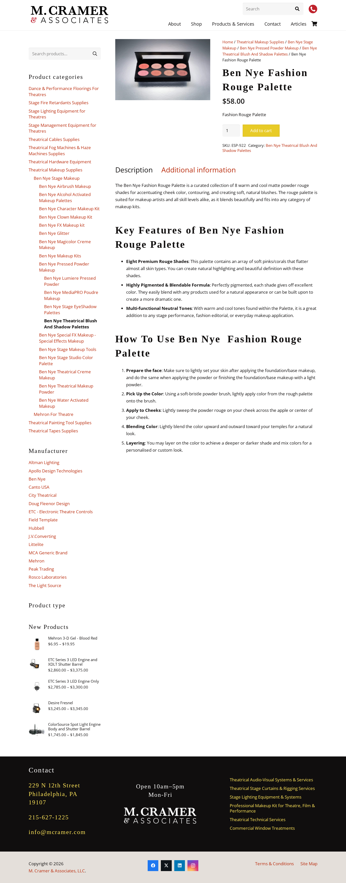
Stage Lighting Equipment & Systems (265, 797)
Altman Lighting (44, 462)
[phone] (313, 9)
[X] (166, 865)
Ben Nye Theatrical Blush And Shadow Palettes (269, 148)
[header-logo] (70, 15)
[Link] (314, 23)
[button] (258, 24)
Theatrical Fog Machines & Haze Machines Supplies (60, 150)
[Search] (297, 9)
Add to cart (261, 130)
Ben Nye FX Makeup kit (62, 225)
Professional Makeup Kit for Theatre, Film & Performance (272, 808)
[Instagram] (192, 865)
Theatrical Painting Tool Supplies (60, 423)
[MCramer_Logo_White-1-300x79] (160, 816)
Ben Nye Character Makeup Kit (69, 208)
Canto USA (39, 487)
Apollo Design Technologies (55, 471)
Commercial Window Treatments (262, 828)
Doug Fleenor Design (49, 503)
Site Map (308, 864)
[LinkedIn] (179, 865)
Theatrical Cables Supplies (54, 139)
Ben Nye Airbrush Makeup (65, 186)
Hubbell (36, 528)
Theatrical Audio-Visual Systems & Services (271, 780)
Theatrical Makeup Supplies (260, 41)
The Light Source (45, 585)
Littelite (36, 544)
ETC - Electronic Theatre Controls (61, 512)
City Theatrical (42, 495)
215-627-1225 (49, 817)
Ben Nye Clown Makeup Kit (65, 217)
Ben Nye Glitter (54, 233)
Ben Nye (37, 479)
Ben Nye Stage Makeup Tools (67, 349)
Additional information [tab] (198, 169)
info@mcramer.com (57, 832)
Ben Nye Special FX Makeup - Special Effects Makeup (67, 338)
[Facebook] (153, 865)
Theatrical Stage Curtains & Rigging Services (272, 788)
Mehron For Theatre (53, 414)
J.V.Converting (42, 536)
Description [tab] (134, 169)
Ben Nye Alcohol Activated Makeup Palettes (65, 197)
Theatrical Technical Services (257, 819)
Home (227, 41)
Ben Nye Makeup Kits (60, 256)
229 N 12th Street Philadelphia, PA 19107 (54, 794)
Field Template (43, 520)
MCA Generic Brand (48, 553)
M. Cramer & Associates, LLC (57, 871)
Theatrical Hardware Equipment (60, 162)
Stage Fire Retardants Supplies (58, 102)
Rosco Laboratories (48, 577)
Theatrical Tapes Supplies (53, 431)
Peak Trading (41, 569)
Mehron (36, 561)
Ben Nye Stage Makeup (57, 178)
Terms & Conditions (274, 864)
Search (95, 54)
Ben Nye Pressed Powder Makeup (269, 47)
